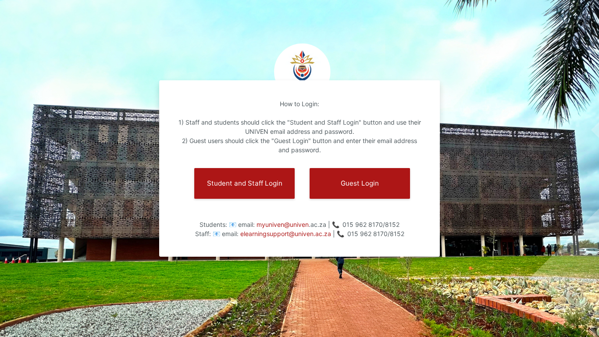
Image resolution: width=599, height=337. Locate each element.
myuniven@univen (283, 224)
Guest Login (360, 183)
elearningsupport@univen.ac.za (286, 233)
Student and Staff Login (244, 183)
